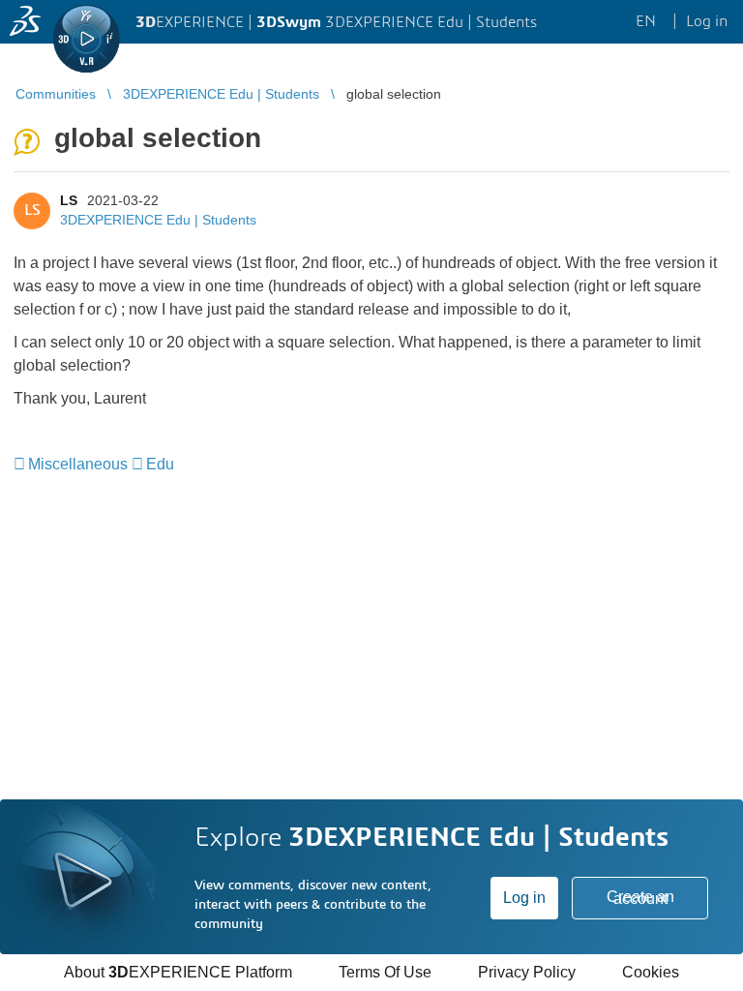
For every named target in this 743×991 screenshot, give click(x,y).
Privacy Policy (527, 972)
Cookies (650, 972)
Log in (524, 897)
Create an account (640, 897)
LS (68, 200)
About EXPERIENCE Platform (178, 972)
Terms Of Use (385, 972)
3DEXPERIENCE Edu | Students (158, 219)
